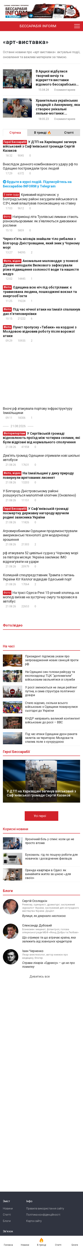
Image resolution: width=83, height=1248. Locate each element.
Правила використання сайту (45, 1208)
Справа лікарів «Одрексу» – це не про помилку (48, 965)
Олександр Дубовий (37, 925)
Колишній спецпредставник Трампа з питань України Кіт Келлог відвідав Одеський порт (38, 577)
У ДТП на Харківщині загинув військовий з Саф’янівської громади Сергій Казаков (39, 146)
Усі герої (40, 816)
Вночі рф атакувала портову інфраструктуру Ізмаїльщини (37, 410)
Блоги (7, 1220)
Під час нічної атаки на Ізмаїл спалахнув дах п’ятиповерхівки (41, 311)
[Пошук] (68, 26)
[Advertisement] (35, 374)
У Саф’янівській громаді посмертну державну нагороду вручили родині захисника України (36, 513)
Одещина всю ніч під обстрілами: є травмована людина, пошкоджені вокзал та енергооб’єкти (40, 291)
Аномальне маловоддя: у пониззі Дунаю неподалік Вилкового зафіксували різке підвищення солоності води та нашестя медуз (41, 267)
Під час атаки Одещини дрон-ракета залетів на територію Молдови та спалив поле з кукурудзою (51, 738)
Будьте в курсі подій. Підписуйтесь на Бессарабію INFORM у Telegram (37, 184)
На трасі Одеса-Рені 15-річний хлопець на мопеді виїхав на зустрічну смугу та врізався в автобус (41, 597)
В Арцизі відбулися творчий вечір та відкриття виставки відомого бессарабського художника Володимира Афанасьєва (58, 78)
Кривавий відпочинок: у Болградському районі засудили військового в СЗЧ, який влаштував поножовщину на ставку (40, 199)
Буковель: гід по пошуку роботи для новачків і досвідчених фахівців (51, 856)
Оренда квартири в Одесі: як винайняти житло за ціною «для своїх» (48, 874)
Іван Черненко (32, 951)
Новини (8, 1208)
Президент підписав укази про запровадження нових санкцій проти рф (51, 660)
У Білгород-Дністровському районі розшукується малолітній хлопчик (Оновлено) (39, 493)
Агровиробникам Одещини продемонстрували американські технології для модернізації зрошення (40, 535)
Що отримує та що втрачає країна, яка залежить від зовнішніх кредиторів (49, 939)
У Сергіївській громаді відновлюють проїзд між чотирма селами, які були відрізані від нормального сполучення (41, 437)
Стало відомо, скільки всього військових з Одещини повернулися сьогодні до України (51, 706)
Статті (7, 1214)
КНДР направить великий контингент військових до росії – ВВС (52, 720)
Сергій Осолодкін (34, 901)
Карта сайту (34, 1220)
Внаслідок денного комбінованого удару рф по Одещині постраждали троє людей (40, 166)
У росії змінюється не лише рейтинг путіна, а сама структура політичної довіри (51, 691)
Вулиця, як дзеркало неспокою (44, 916)
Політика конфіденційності (43, 1214)
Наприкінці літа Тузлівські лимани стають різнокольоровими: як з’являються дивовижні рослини (40, 221)
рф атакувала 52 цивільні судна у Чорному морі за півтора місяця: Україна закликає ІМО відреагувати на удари (40, 557)
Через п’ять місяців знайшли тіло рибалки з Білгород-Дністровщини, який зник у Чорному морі (41, 243)
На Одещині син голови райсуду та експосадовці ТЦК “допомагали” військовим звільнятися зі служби (50, 675)
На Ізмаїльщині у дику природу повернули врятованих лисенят (38, 475)
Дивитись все (40, 976)
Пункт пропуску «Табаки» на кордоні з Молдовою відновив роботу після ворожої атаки (39, 331)
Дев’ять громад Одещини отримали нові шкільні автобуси (41, 457)
